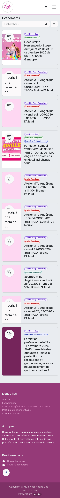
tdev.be (37, 494)
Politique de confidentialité (16, 409)
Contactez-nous (11, 413)
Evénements (9, 403)
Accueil (6, 399)
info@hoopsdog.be (17, 464)
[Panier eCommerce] (46, 7)
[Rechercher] (46, 24)
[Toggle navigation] (54, 7)
